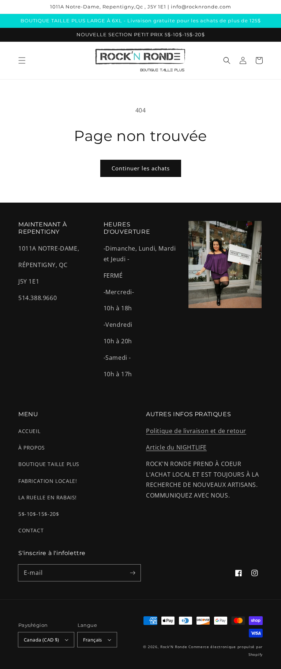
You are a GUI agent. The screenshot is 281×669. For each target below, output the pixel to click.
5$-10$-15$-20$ (38, 513)
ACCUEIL (29, 431)
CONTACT (31, 530)
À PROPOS (31, 447)
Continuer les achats (141, 168)
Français (92, 639)
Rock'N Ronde (173, 646)
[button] (22, 60)
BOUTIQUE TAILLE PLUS (48, 464)
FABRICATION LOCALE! (47, 480)
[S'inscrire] (132, 573)
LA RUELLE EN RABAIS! (47, 497)
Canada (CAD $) (41, 639)
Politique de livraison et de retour (196, 431)
